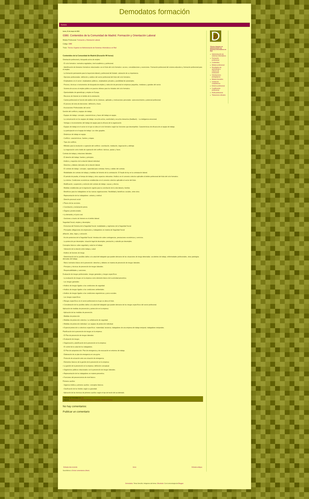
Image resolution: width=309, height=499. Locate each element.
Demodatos (129, 483)
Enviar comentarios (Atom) (80, 470)
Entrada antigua (197, 467)
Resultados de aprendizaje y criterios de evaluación (216, 70)
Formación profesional (215, 59)
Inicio (134, 467)
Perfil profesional (217, 93)
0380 (70, 44)
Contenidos (97, 400)
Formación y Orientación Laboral (88, 40)
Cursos (64, 25)
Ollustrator (160, 483)
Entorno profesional (218, 86)
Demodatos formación (154, 12)
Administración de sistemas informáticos (81, 400)
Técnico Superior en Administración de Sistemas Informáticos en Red (92, 48)
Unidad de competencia (216, 82)
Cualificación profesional (216, 89)
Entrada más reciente (70, 467)
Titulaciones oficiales (219, 95)
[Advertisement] (239, 67)
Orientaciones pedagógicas (216, 76)
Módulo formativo (217, 79)
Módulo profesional (106, 400)
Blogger (180, 483)
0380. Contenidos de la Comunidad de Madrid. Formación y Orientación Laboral (109, 35)
